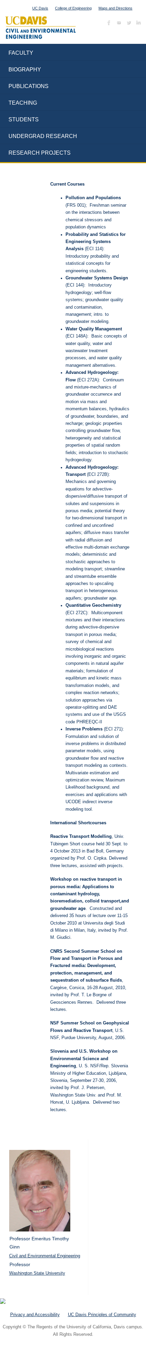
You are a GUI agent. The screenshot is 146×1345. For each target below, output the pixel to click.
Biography (24, 69)
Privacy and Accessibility (35, 1314)
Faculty (20, 53)
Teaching (22, 103)
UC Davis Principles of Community (102, 1314)
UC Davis (40, 8)
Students (23, 119)
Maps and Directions (115, 8)
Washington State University (37, 1273)
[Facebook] (108, 23)
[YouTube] (118, 23)
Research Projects (39, 153)
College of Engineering (73, 8)
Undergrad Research (42, 136)
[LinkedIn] (138, 23)
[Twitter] (128, 23)
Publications (28, 86)
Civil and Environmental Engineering (44, 1255)
